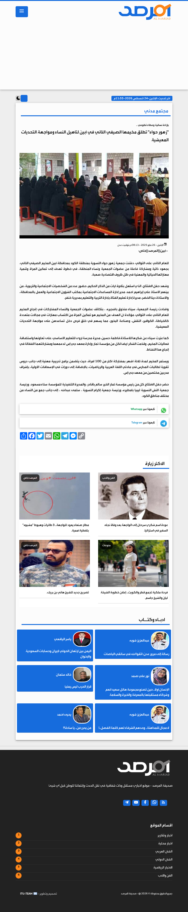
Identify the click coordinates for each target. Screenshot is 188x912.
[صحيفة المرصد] (143, 12)
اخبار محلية (165, 843)
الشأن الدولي (163, 859)
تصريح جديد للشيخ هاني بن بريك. (68, 592)
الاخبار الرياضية (162, 867)
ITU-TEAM (26, 893)
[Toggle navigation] (22, 11)
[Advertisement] (94, 56)
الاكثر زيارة (155, 463)
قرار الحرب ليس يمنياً (78, 687)
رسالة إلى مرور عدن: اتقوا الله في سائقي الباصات (136, 654)
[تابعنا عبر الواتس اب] (154, 803)
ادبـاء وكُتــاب (152, 619)
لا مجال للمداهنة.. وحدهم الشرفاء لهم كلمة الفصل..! (134, 728)
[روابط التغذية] (163, 803)
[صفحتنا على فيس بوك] (145, 803)
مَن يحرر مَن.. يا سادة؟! (77, 728)
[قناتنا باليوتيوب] (136, 803)
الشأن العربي (163, 851)
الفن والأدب (165, 875)
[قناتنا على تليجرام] (126, 803)
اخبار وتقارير (165, 835)
